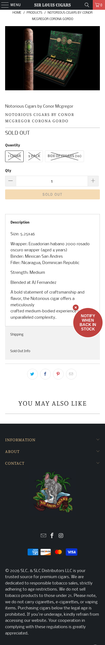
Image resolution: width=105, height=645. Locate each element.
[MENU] (2, 5)
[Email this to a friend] (71, 374)
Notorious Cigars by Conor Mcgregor (39, 106)
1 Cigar (14, 156)
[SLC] (52, 5)
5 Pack (34, 156)
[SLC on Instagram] (61, 536)
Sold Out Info (20, 351)
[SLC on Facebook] (52, 536)
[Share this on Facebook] (45, 374)
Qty (8, 171)
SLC (24, 571)
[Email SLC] (43, 536)
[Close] (76, 307)
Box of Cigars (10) (64, 156)
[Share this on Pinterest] (58, 374)
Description (20, 223)
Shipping (16, 335)
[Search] (87, 5)
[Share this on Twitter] (32, 374)
